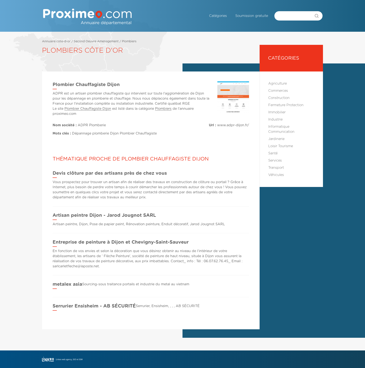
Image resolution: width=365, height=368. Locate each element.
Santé (273, 153)
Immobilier (277, 112)
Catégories (218, 16)
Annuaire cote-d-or (56, 41)
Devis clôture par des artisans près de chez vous (110, 173)
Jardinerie (276, 139)
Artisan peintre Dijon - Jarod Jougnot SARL (104, 215)
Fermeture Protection (286, 105)
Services (275, 160)
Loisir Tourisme (280, 146)
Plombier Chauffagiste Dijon (87, 108)
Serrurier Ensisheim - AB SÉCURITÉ (94, 306)
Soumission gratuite (251, 16)
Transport (276, 167)
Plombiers (129, 41)
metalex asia (67, 284)
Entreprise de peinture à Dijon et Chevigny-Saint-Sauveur (121, 242)
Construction (279, 98)
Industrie (275, 119)
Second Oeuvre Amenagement (96, 41)
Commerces (278, 90)
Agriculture (277, 83)
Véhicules (276, 175)
